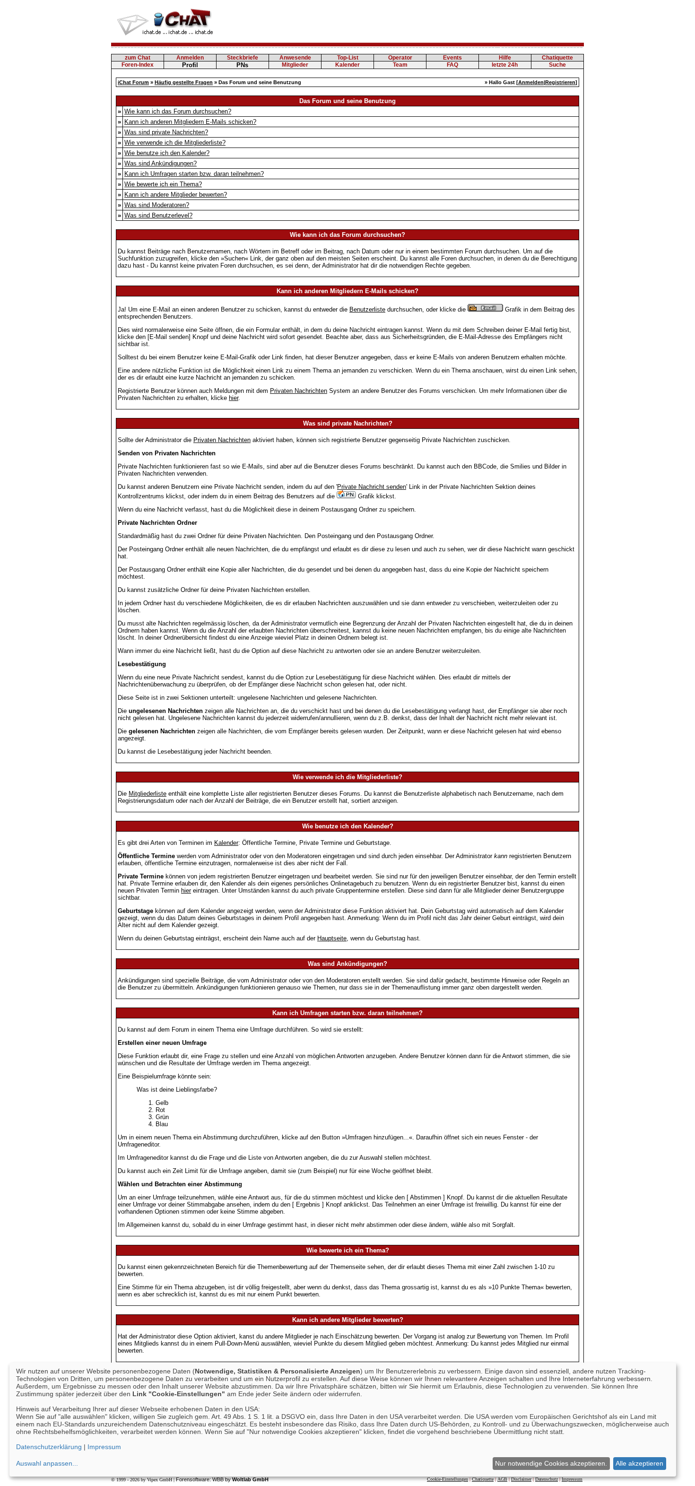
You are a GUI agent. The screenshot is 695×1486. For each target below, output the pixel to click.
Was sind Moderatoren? (156, 205)
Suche (557, 64)
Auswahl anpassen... (47, 1463)
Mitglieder (295, 64)
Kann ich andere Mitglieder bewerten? (175, 194)
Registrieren (560, 82)
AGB (502, 1479)
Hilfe (505, 57)
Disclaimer (521, 1479)
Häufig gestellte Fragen (184, 82)
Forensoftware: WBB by (222, 1479)
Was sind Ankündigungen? (160, 163)
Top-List (347, 57)
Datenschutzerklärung (49, 1447)
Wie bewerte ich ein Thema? (163, 184)
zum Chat (137, 57)
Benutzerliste (367, 309)
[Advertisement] (412, 21)
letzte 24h (505, 64)
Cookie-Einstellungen (447, 1479)
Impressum (572, 1479)
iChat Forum (133, 82)
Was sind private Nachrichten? (166, 132)
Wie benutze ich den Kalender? (166, 152)
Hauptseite (332, 938)
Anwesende (295, 57)
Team (400, 64)
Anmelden (190, 57)
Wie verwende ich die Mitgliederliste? (175, 142)
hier (233, 397)
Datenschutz (546, 1479)
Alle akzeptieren (639, 1463)
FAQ (452, 64)
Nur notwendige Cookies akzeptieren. (551, 1463)
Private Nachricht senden (371, 486)
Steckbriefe (242, 57)
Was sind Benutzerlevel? (158, 215)
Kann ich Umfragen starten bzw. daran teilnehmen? (194, 173)
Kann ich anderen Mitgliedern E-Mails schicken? (190, 121)
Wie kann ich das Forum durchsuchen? (177, 111)
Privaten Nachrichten (298, 390)
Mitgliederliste (147, 793)
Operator (400, 57)
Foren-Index (138, 64)
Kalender (347, 64)
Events (452, 57)
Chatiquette (557, 57)
